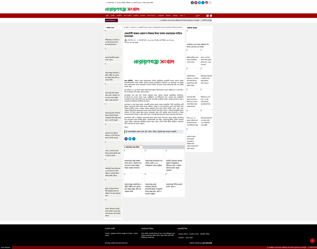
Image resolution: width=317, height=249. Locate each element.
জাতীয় (113, 16)
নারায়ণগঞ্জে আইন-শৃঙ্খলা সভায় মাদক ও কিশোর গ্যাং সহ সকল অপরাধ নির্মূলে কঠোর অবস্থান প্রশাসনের (192, 101)
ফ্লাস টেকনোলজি (207, 243)
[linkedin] (202, 2)
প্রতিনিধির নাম (131, 40)
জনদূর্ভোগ (161, 16)
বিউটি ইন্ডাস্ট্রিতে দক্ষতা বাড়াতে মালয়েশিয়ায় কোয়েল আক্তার (209, 20)
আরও (181, 16)
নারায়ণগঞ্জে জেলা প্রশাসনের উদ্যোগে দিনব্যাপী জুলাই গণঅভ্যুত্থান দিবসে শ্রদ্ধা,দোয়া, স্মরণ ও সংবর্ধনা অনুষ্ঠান (154, 189)
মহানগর (133, 27)
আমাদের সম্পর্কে (194, 234)
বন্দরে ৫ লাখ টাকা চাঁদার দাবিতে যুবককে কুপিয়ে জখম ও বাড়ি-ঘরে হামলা (112, 153)
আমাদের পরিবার (183, 234)
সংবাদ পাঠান (189, 238)
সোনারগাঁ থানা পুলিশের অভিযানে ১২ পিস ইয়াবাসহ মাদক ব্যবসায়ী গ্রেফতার (112, 135)
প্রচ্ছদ (107, 16)
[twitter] (195, 2)
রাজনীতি (119, 16)
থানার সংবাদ (151, 16)
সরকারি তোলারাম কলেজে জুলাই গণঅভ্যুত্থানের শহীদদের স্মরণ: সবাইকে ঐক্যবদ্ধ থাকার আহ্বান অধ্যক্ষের (174, 165)
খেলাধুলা (175, 16)
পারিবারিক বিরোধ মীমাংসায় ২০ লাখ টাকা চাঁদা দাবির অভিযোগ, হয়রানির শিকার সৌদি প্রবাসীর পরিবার (192, 80)
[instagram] (199, 2)
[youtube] (206, 2)
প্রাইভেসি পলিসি (204, 234)
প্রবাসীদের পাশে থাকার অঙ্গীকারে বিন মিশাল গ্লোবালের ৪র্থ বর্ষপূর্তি (170, 20)
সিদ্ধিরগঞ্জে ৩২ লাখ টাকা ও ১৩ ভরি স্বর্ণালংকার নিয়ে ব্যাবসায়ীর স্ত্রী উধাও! (112, 42)
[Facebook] (126, 138)
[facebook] (192, 2)
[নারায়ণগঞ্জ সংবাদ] (122, 9)
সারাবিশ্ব (136, 16)
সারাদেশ (142, 16)
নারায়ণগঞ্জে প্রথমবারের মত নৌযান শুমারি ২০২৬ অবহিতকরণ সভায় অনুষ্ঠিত (153, 163)
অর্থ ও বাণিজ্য (128, 16)
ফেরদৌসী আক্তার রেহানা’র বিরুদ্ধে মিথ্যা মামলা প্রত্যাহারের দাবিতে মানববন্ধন (160, 27)
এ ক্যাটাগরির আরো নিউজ (131, 147)
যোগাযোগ (181, 238)
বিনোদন (168, 16)
